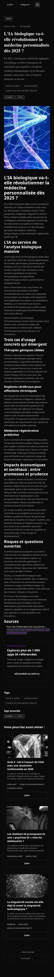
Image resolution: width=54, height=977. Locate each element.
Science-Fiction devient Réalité (21, 90)
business (9, 97)
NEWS (8, 18)
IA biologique (31, 86)
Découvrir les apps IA (27, 673)
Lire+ (27, 795)
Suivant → (27, 958)
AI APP (10, 4)
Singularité (11, 784)
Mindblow (11, 924)
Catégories (24, 4)
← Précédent (27, 952)
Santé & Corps (13, 86)
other (20, 97)
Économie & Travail (15, 788)
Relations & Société (14, 856)
